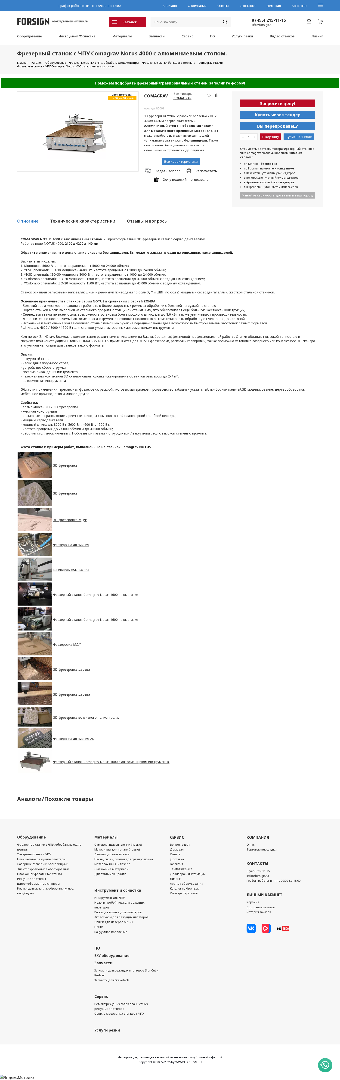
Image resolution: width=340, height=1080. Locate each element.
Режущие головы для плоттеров (118, 912)
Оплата (223, 5)
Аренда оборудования (186, 883)
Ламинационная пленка (112, 854)
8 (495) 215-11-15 (269, 20)
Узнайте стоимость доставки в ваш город (277, 195)
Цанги (98, 927)
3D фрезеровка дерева (71, 669)
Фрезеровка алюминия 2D (73, 738)
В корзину (270, 137)
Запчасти (157, 36)
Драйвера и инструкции (188, 874)
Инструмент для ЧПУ (109, 898)
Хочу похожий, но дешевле (185, 179)
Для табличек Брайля (110, 874)
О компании (197, 5)
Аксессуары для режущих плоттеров (121, 917)
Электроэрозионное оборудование (43, 869)
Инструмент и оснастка (117, 890)
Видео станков (282, 36)
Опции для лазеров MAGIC (114, 922)
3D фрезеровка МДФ (70, 520)
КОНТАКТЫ (257, 863)
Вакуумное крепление (110, 932)
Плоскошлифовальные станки (39, 874)
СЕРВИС (177, 837)
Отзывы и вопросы (147, 221)
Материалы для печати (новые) (117, 849)
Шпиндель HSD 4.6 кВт (71, 569)
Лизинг (317, 36)
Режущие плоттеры (31, 879)
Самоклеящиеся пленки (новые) (118, 844)
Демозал (273, 5)
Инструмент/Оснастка (77, 36)
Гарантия (176, 864)
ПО (212, 36)
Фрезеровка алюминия (71, 545)
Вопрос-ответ (180, 844)
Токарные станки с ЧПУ (34, 854)
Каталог (130, 22)
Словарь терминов (184, 893)
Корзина (253, 902)
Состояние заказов (261, 907)
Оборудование (29, 36)
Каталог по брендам (185, 888)
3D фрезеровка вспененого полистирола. (86, 717)
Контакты (299, 5)
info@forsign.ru (262, 25)
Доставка (248, 5)
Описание (28, 221)
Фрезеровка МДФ (67, 644)
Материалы (122, 36)
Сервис (187, 36)
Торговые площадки (262, 849)
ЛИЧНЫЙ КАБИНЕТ (264, 894)
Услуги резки (242, 36)
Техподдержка (181, 869)
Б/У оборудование (112, 955)
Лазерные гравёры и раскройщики (42, 864)
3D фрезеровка (65, 465)
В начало (169, 5)
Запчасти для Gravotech (111, 980)
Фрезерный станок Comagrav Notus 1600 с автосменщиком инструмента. (111, 762)
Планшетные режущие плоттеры (41, 859)
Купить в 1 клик (299, 137)
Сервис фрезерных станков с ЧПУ (119, 1013)
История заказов (259, 912)
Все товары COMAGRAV (182, 95)
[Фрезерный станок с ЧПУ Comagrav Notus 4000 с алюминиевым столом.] (78, 131)
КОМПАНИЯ (258, 837)
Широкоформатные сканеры (38, 883)
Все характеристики (181, 161)
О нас (251, 844)
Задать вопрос (167, 171)
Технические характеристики (82, 221)
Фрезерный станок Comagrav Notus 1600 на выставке (95, 594)
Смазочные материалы (111, 869)
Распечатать (206, 171)
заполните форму (226, 83)
